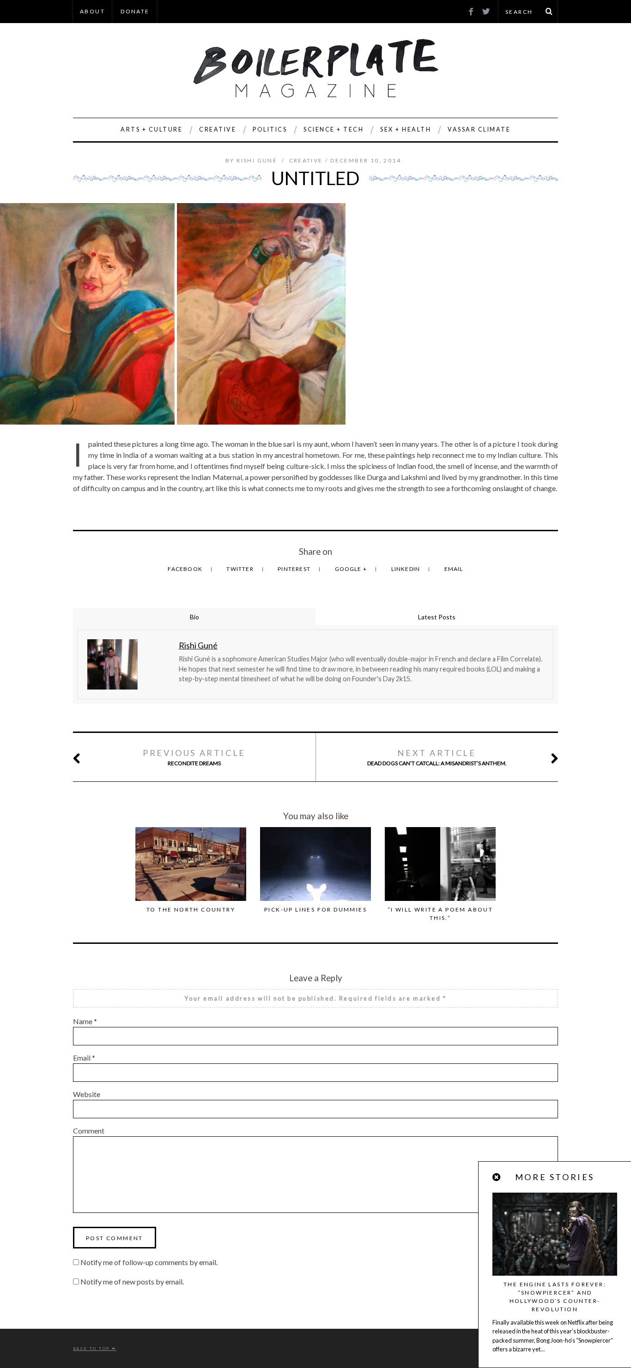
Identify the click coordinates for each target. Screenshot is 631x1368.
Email (453, 568)
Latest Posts (436, 617)
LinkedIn (406, 568)
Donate (135, 11)
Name (85, 1021)
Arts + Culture (151, 129)
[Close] (497, 1177)
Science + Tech (333, 129)
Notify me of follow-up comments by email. (149, 1262)
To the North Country (190, 909)
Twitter (240, 568)
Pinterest (295, 568)
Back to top (92, 1348)
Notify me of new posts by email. (132, 1281)
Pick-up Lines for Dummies (315, 909)
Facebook (186, 568)
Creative (217, 129)
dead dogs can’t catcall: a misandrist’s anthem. (437, 757)
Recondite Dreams (194, 757)
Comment (88, 1130)
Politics (270, 129)
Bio (194, 617)
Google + (352, 568)
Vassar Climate (479, 129)
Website (86, 1094)
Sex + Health (405, 129)
